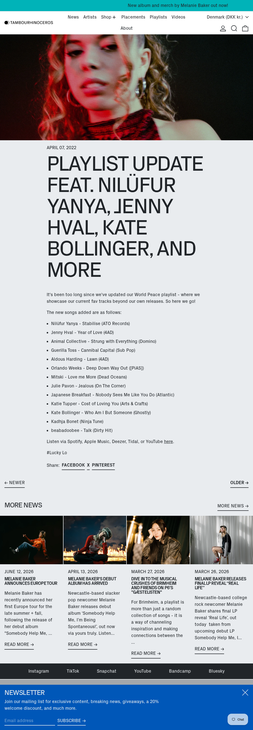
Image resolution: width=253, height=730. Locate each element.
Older (237, 482)
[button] (234, 28)
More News (230, 506)
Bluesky (217, 671)
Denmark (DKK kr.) (225, 17)
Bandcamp (180, 671)
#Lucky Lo (57, 452)
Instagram (38, 671)
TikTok (73, 671)
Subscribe (69, 720)
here (168, 441)
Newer (17, 482)
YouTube (142, 671)
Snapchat (106, 671)
